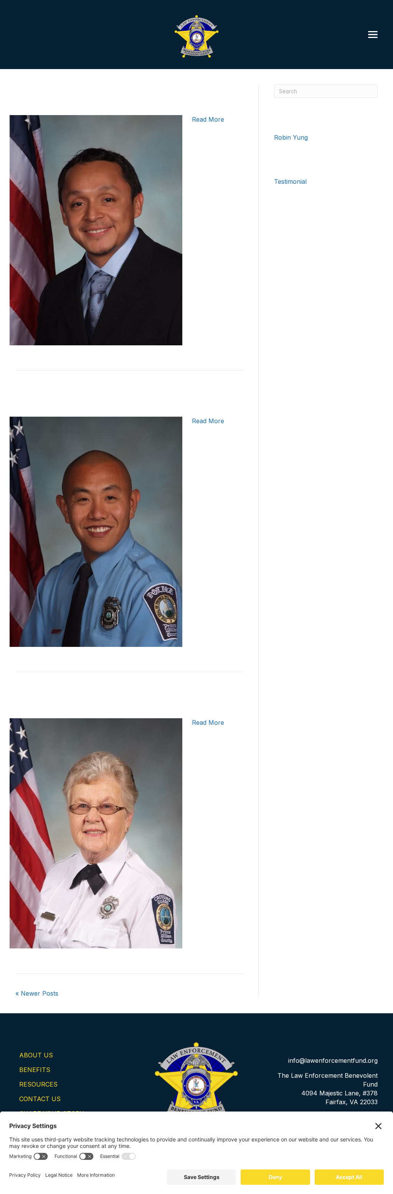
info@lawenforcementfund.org (333, 1060)
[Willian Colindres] (96, 229)
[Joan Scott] (96, 832)
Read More (208, 119)
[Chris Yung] (96, 531)
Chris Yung (60, 396)
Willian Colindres (88, 95)
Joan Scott (61, 698)
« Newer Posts (36, 993)
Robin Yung (291, 137)
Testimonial (290, 181)
